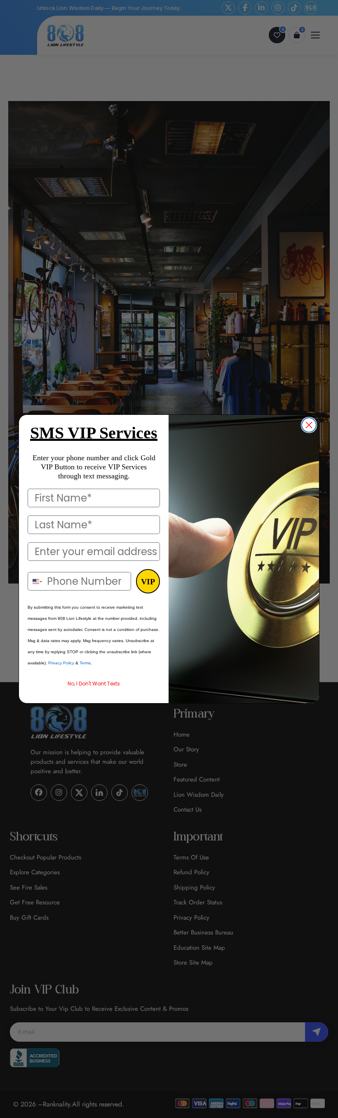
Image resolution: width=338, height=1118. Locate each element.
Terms (85, 663)
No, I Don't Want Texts (94, 683)
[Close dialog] (309, 425)
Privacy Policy (61, 663)
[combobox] (35, 581)
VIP (148, 581)
